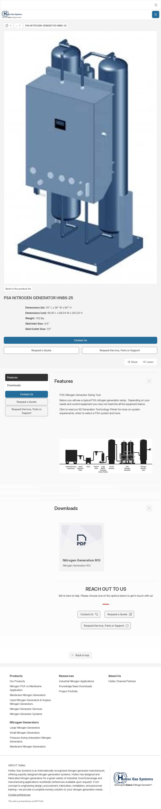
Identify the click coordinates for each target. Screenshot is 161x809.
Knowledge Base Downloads (75, 686)
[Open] (155, 14)
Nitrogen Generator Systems (26, 714)
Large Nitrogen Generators (25, 727)
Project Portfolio (68, 691)
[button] (105, 381)
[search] (156, 5)
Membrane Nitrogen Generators (28, 695)
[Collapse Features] (149, 381)
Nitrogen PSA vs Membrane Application (26, 688)
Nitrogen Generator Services (26, 708)
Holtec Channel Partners (122, 681)
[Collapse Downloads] (149, 508)
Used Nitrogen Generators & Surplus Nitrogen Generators (30, 702)
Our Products (17, 681)
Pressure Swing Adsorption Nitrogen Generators (30, 739)
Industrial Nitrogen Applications (76, 681)
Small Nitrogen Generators (25, 732)
